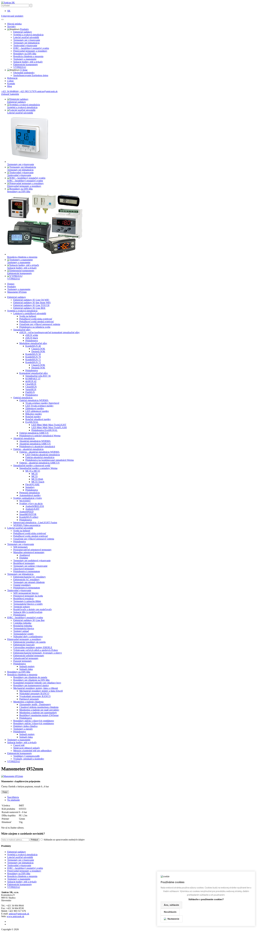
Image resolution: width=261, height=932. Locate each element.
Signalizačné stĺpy (22, 329)
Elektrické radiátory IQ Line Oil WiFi (31, 300)
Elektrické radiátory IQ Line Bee (29, 620)
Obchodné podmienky (24, 72)
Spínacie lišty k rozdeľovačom (27, 612)
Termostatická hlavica (23, 628)
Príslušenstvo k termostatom (26, 571)
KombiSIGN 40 (33, 346)
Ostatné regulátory (22, 585)
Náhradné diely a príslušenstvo (28, 636)
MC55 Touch (37, 481)
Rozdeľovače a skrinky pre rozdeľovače (32, 609)
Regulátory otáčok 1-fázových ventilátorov (33, 720)
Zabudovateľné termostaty (25, 658)
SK (8, 11)
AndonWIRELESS (34, 506)
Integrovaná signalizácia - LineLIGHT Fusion (35, 522)
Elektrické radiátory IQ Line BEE (29, 308)
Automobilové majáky (30, 495)
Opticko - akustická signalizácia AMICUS (39, 462)
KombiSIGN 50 (33, 354)
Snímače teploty (27, 666)
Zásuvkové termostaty (23, 568)
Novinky (11, 26)
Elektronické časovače (24, 644)
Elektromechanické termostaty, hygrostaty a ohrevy (37, 653)
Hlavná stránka (14, 23)
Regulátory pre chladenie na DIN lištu (31, 680)
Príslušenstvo (31, 340)
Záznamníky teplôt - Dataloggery (35, 704)
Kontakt (11, 83)
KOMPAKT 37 (32, 378)
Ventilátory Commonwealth (26, 756)
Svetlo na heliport (27, 316)
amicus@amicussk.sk (19, 913)
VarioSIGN (30, 389)
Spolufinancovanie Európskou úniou (30, 75)
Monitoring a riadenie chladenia (28, 701)
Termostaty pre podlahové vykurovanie (32, 560)
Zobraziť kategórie (10, 94)
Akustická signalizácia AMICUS (35, 443)
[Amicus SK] (8, 2)
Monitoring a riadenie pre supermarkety (38, 712)
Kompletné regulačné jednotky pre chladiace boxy (37, 682)
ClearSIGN (30, 384)
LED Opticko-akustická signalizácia (42, 454)
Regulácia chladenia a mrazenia (28, 56)
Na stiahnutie (13, 800)
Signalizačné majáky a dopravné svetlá (31, 465)
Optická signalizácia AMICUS (33, 433)
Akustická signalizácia (24, 438)
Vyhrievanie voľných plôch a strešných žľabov (35, 650)
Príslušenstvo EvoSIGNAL (44, 430)
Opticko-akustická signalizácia (39, 457)
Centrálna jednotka (22, 623)
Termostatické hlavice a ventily (28, 604)
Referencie (12, 78)
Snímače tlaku (26, 669)
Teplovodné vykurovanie (25, 45)
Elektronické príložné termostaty (28, 655)
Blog (9, 86)
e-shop (10, 81)
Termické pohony (21, 606)
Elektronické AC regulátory (26, 579)
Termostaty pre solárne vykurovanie (30, 566)
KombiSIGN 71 (33, 359)
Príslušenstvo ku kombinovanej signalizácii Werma (49, 460)
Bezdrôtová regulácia (23, 598)
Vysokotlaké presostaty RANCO (35, 696)
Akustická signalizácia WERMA (35, 441)
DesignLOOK (38, 351)
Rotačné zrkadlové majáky (38, 419)
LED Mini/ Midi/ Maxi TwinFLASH (49, 427)
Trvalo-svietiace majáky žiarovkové (42, 403)
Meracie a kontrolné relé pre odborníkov (32, 750)
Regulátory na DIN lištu (24, 53)
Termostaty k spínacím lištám (27, 601)
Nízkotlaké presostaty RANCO (34, 693)
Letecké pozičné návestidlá (26, 37)
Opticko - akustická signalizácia (28, 449)
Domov (10, 284)
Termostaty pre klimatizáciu (26, 42)
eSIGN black (31, 338)
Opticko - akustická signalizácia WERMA (39, 452)
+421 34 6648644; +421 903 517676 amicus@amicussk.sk (29, 91)
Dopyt (5, 792)
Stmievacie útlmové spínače (26, 748)
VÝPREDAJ (19, 67)
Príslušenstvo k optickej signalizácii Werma (39, 435)
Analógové (24, 555)
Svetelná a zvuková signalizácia (28, 34)
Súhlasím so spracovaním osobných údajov (64, 839)
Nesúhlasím (170, 912)
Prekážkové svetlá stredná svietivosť (36, 321)
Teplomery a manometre (24, 59)
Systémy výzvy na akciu (31, 503)
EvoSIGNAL (31, 422)
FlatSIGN (30, 392)
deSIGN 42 (30, 381)
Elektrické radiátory (22, 32)
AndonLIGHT (32, 509)
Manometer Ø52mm (17, 292)
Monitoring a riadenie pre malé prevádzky (39, 710)
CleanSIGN (31, 386)
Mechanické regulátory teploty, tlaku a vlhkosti (35, 688)
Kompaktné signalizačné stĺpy (33, 373)
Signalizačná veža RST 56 (38, 376)
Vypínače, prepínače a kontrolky (28, 758)
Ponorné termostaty (22, 661)
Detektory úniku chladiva (25, 726)
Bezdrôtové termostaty (24, 563)
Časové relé (18, 745)
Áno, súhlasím (171, 905)
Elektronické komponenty (25, 64)
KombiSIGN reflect (28, 517)
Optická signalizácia (22, 397)
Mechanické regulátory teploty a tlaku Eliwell (41, 691)
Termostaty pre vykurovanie (26, 40)
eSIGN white (31, 335)
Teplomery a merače (23, 729)
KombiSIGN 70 (33, 357)
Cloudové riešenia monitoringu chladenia (38, 707)
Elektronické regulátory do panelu (29, 642)
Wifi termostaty (20, 547)
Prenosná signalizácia (29, 492)
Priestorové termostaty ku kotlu (28, 596)
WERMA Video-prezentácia (26, 525)
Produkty (24, 29)
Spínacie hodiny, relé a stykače (28, 61)
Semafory (30, 487)
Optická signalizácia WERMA (33, 400)
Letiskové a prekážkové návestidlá (29, 313)
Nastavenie (173, 919)
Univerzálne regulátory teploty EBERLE (32, 647)
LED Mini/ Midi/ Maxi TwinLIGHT (48, 424)
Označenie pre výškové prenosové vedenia (39, 324)
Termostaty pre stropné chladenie (29, 582)
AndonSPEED (26, 511)
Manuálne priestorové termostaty (28, 552)
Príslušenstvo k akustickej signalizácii (37, 446)
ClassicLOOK (38, 348)
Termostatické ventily (23, 634)
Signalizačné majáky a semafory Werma (38, 468)
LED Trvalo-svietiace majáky (39, 405)
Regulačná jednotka (22, 625)
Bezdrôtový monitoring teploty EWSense (39, 715)
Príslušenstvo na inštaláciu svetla (34, 327)
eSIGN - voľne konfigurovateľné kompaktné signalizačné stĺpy (49, 332)
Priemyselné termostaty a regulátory (30, 51)
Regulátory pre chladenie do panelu (30, 677)
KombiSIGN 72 (33, 362)
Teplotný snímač (21, 631)
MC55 (34, 476)
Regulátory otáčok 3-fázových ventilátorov (33, 723)
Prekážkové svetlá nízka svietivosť (35, 319)
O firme (23, 70)
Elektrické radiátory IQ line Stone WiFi (32, 302)
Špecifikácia (13, 797)
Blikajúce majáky (33, 414)
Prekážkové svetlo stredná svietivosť (30, 536)
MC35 (34, 473)
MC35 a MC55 (32, 471)
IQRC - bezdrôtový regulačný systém (31, 48)
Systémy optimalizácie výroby (27, 498)
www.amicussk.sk (15, 916)
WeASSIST (25, 500)
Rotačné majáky (33, 416)
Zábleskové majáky (34, 408)
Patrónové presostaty (29, 699)
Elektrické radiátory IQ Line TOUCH (31, 305)
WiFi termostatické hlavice (26, 593)
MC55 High (37, 479)
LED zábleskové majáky (37, 411)
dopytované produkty (12, 16)
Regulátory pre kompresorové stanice (31, 685)
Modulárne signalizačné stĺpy (33, 343)
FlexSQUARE (32, 484)
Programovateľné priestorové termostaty (32, 549)
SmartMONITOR (27, 514)
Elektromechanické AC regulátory (29, 577)
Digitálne (23, 558)
